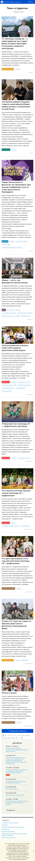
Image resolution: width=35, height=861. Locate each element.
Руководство (5, 825)
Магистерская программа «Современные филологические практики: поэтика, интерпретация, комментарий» (13, 247)
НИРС (18, 316)
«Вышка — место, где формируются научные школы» (15, 281)
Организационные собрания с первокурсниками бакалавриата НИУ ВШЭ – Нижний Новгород (17, 749)
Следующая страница (17, 731)
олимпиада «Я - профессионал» (10, 526)
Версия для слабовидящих (8, 831)
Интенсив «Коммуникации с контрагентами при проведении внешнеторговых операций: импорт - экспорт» (17, 771)
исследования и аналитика (9, 313)
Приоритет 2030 (25, 316)
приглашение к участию (24, 382)
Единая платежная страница (8, 837)
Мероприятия (17, 743)
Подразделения (6, 829)
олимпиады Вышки (20, 388)
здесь (27, 848)
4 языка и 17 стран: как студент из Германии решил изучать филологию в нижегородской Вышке (16, 625)
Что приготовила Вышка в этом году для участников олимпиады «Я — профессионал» (15, 561)
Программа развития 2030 (25, 313)
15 (11, 738)
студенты (17, 69)
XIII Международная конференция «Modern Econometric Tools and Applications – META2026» (17, 802)
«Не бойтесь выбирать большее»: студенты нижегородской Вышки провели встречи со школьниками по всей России (16, 105)
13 (6, 738)
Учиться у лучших (9, 693)
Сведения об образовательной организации (13, 827)
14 (8, 738)
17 (16, 738)
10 (26, 735)
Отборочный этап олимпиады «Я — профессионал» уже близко (16, 424)
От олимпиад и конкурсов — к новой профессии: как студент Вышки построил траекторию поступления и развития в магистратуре (15, 43)
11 (28, 735)
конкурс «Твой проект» (8, 388)
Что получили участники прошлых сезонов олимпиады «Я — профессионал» (16, 493)
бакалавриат (25, 660)
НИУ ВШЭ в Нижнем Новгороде (12, 2)
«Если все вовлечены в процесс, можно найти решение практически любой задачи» (15, 347)
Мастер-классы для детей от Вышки (15, 795)
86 (22, 738)
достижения (10, 310)
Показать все (11, 810)
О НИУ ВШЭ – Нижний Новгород (10, 822)
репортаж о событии (21, 241)
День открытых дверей (12, 789)
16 (14, 738)
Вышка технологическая (8, 316)
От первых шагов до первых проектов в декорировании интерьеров (16, 781)
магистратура (6, 244)
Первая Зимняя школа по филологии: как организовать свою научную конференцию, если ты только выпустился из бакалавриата (16, 187)
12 (3, 738)
